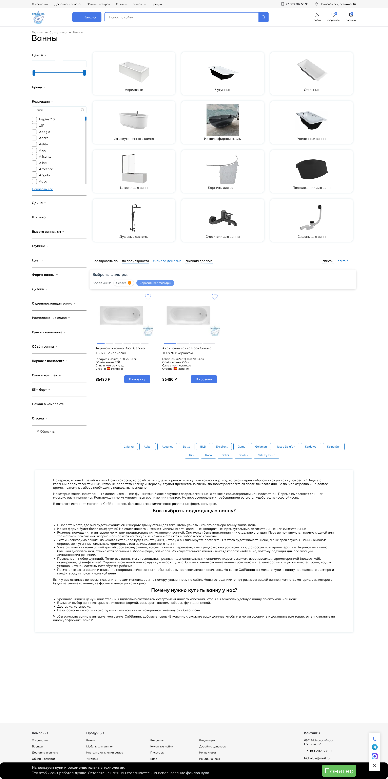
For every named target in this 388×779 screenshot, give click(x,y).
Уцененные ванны (311, 139)
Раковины (157, 740)
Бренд (37, 87)
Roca (208, 455)
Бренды (157, 4)
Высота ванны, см (46, 231)
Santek (243, 455)
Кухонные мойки (161, 746)
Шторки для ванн (134, 188)
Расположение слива (49, 318)
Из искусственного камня (134, 139)
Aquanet (167, 446)
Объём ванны (43, 346)
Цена (37, 55)
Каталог (90, 17)
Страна (38, 418)
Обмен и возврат (98, 4)
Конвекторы (207, 752)
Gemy (241, 446)
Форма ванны (43, 275)
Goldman (261, 446)
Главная (38, 32)
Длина (37, 203)
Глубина (38, 246)
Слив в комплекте (46, 375)
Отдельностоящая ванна (52, 303)
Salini (225, 455)
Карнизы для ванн (222, 188)
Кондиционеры (209, 759)
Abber (148, 446)
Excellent (222, 446)
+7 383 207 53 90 (318, 751)
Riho (192, 455)
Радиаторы (207, 740)
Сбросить (47, 431)
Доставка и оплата (67, 4)
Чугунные (223, 90)
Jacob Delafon (286, 446)
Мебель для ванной (99, 746)
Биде (153, 759)
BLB (203, 446)
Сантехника (58, 32)
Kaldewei (311, 446)
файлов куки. (198, 773)
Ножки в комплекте (48, 404)
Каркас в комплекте (48, 361)
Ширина (39, 217)
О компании (40, 4)
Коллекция (41, 101)
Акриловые (134, 90)
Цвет (36, 260)
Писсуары (157, 752)
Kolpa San (333, 446)
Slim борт (39, 389)
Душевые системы (133, 237)
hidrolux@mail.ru (317, 758)
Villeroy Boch (266, 455)
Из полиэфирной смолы (222, 139)
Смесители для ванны (223, 237)
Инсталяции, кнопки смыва (104, 752)
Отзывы (121, 4)
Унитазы (92, 759)
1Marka (129, 446)
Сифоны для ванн (311, 237)
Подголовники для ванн (312, 188)
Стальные (311, 90)
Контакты (139, 4)
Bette (186, 446)
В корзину (137, 379)
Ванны (90, 740)
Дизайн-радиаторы (212, 746)
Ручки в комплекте (47, 332)
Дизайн (38, 289)
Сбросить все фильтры (155, 283)
